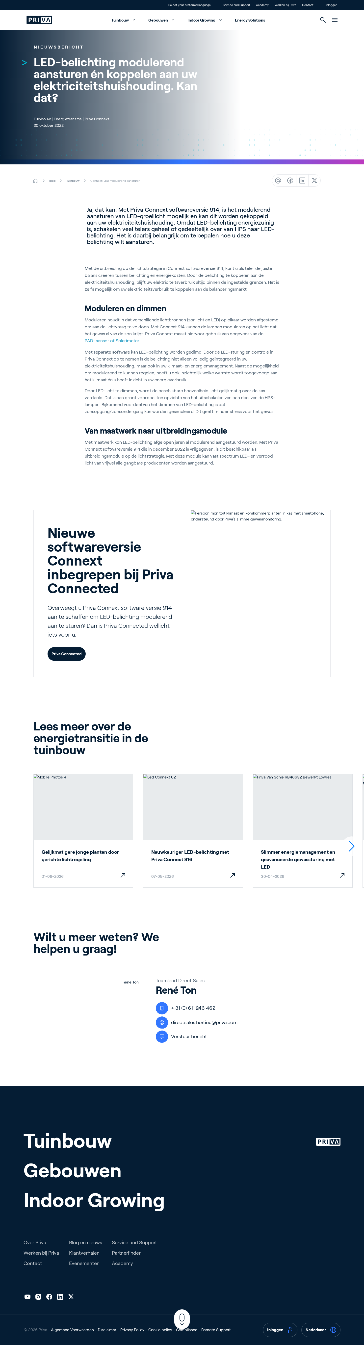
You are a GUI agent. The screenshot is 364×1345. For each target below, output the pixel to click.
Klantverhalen (84, 1253)
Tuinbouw (120, 20)
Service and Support (134, 1242)
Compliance (186, 1330)
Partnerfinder (126, 1253)
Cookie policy (160, 1330)
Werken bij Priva (41, 1253)
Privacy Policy (132, 1330)
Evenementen (84, 1263)
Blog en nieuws (85, 1242)
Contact (33, 1263)
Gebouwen (158, 20)
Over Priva (35, 1242)
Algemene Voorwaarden (72, 1330)
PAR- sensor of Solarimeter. (112, 340)
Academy (122, 1263)
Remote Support (216, 1330)
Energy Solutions (250, 20)
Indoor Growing (201, 20)
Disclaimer (107, 1330)
